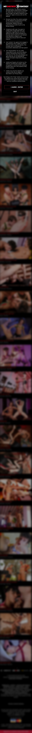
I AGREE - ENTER (17, 87)
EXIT (15, 92)
